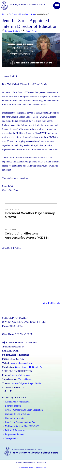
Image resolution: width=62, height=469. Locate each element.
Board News (31, 31)
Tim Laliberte (24, 379)
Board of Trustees (13, 406)
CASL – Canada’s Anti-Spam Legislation (24, 410)
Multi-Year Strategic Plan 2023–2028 (22, 426)
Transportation (11, 438)
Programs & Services (14, 434)
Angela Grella (34, 383)
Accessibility (41, 467)
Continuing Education (15, 418)
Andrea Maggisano (21, 375)
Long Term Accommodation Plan (20, 422)
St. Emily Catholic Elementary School (27, 4)
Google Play (38, 367)
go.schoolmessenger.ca (21, 363)
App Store (21, 367)
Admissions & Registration (17, 401)
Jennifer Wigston (19, 383)
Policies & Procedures (15, 430)
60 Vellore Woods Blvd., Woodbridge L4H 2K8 (24, 322)
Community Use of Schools (17, 414)
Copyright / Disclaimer (25, 467)
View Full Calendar (52, 303)
